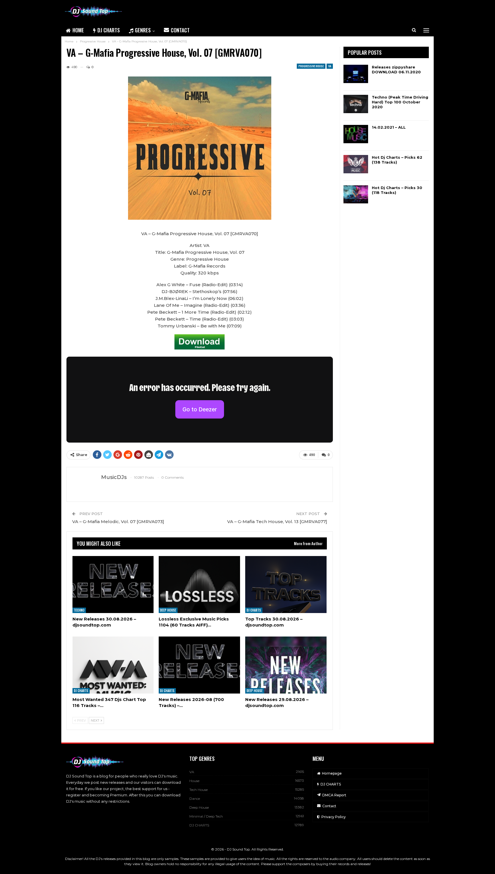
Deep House (168, 610)
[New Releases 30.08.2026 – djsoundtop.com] (113, 584)
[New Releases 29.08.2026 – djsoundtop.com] (286, 665)
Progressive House (311, 66)
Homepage (332, 773)
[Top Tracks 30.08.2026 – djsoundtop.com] (286, 584)
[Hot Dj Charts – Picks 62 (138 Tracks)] (355, 164)
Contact (180, 30)
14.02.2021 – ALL (389, 127)
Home (78, 30)
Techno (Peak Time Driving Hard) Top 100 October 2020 (400, 102)
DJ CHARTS (108, 30)
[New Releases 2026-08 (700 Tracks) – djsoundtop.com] (199, 665)
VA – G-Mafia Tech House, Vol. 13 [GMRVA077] (277, 521)
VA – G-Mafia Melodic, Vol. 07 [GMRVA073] (118, 521)
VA (329, 66)
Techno (79, 610)
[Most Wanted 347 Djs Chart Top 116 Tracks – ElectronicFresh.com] (113, 665)
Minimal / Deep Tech (206, 816)
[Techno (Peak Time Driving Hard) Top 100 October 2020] (355, 104)
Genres (143, 30)
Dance (194, 798)
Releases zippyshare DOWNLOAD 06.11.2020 (396, 69)
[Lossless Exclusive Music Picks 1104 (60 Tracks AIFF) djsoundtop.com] (199, 584)
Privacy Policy (333, 817)
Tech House (198, 789)
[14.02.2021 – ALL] (355, 134)
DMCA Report (334, 795)
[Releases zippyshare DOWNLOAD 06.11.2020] (355, 74)
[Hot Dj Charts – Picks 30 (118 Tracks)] (355, 194)
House (194, 781)
